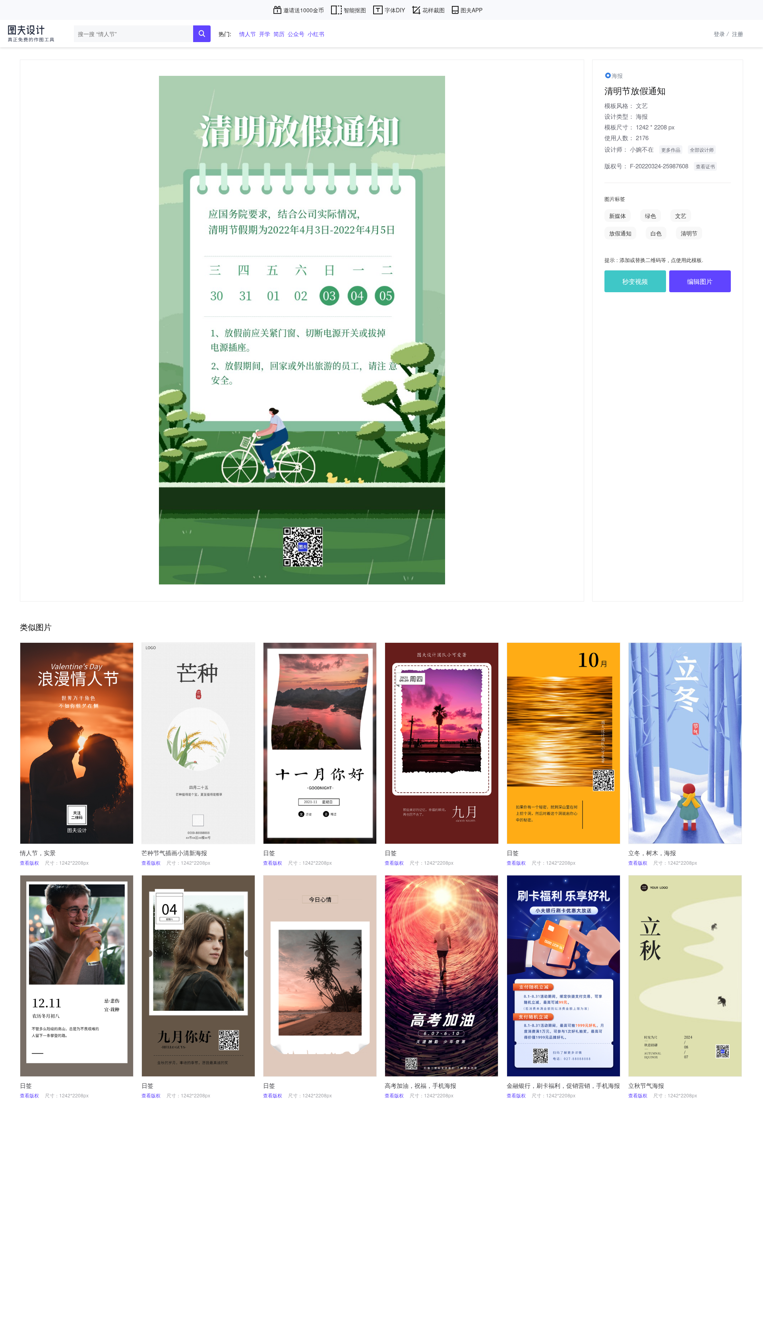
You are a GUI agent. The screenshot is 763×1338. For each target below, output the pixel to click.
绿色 (650, 216)
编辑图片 (700, 281)
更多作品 (670, 149)
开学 (264, 34)
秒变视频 (635, 281)
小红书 (316, 34)
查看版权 (29, 862)
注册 (737, 34)
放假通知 (620, 233)
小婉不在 (642, 149)
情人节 (247, 34)
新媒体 (617, 216)
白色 (656, 233)
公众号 (296, 34)
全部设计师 (702, 149)
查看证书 (705, 166)
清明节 (689, 233)
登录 (721, 34)
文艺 (642, 105)
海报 (642, 116)
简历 (279, 34)
